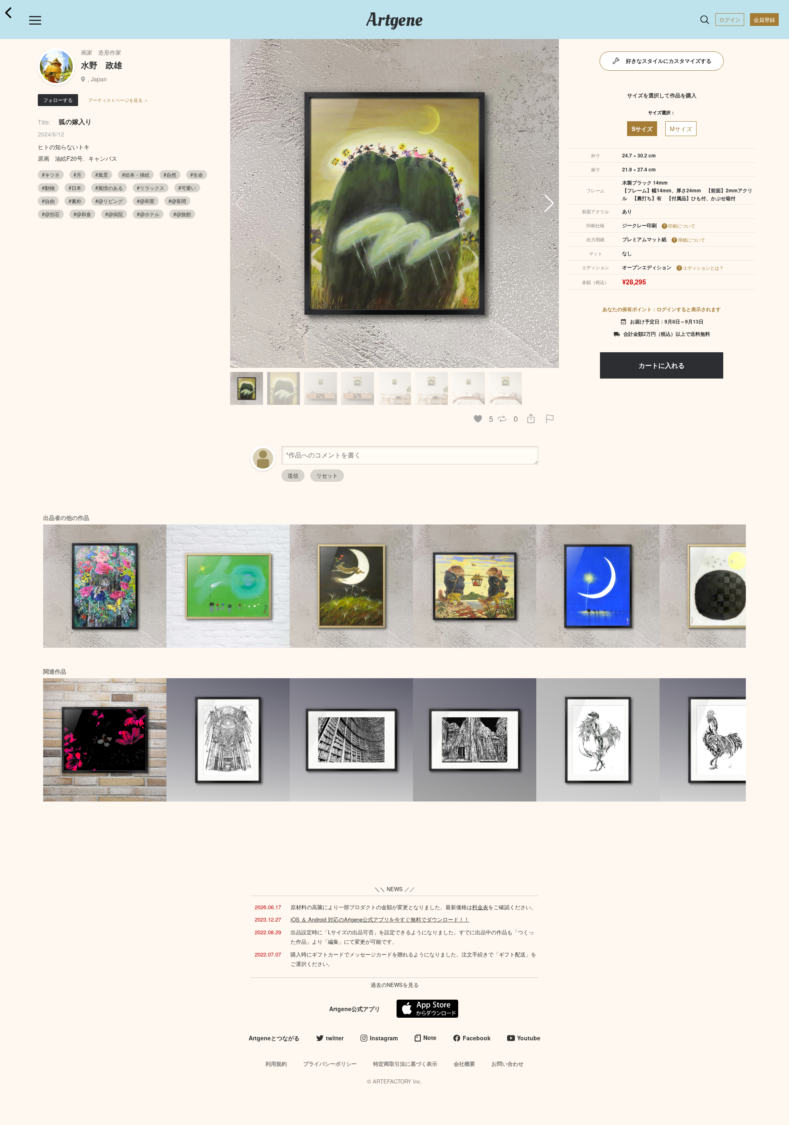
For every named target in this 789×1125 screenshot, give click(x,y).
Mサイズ (681, 129)
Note (429, 1037)
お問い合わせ (507, 1063)
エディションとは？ (703, 267)
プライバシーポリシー (330, 1063)
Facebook (477, 1038)
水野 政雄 (101, 65)
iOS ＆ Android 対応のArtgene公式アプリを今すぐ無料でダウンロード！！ (380, 919)
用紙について (691, 239)
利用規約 (276, 1063)
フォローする (58, 99)
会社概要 (464, 1063)
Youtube (528, 1038)
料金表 (480, 907)
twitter (335, 1038)
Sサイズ (642, 129)
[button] (549, 203)
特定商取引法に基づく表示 (405, 1063)
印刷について (681, 225)
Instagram (384, 1038)
